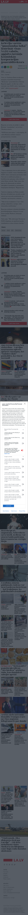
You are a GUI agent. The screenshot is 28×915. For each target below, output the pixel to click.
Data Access (14, 511)
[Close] (25, 404)
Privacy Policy (22, 511)
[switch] (22, 433)
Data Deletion (6, 511)
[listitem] (14, 430)
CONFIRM (8, 505)
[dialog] (14, 457)
